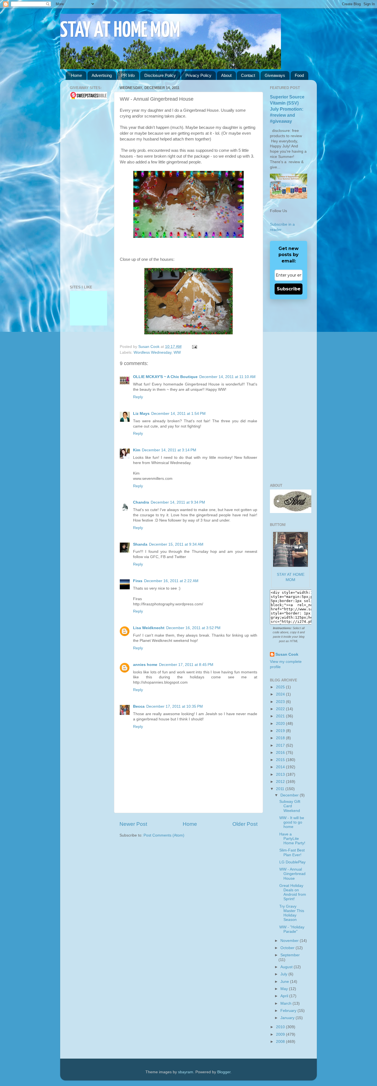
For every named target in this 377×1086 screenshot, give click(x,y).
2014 (281, 767)
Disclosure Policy (160, 75)
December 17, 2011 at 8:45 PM (186, 665)
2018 (281, 738)
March (286, 1003)
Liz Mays (141, 414)
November (290, 941)
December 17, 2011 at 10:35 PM (174, 706)
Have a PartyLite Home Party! (292, 838)
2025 (281, 687)
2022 (281, 709)
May (284, 989)
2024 (281, 694)
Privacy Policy (198, 75)
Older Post (244, 824)
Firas (137, 581)
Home (76, 75)
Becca (139, 706)
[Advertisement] (86, 192)
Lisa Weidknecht (148, 628)
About (226, 75)
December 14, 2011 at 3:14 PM (169, 450)
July (284, 974)
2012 (281, 782)
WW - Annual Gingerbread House (292, 873)
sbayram (185, 1072)
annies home (145, 665)
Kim (136, 450)
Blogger (223, 1072)
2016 (281, 753)
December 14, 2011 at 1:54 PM (178, 414)
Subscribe (289, 288)
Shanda (140, 544)
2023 (281, 702)
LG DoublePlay (292, 862)
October (288, 948)
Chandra (141, 502)
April (284, 996)
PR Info (128, 75)
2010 (281, 1027)
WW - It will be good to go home (291, 822)
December (290, 795)
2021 (281, 716)
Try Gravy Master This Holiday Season (291, 913)
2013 (281, 774)
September (290, 955)
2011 (280, 789)
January (288, 1018)
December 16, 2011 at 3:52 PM (193, 628)
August (287, 967)
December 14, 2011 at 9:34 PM (178, 502)
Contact (248, 75)
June (285, 982)
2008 (281, 1042)
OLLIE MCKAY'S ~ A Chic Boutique (165, 377)
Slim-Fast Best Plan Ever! (292, 852)
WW (177, 352)
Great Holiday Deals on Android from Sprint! (292, 892)
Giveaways (275, 75)
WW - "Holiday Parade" (291, 929)
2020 (281, 724)
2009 (281, 1034)
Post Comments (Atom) (164, 835)
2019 (281, 731)
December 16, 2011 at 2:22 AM (171, 581)
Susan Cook (149, 347)
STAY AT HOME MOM (120, 30)
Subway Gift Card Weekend (289, 805)
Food (299, 75)
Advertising (102, 75)
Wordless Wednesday (152, 352)
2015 (281, 760)
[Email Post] (193, 347)
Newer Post (133, 824)
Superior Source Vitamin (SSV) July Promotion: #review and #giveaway (287, 109)
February (289, 1011)
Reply (138, 397)
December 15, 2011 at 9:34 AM (176, 544)
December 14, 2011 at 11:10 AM (227, 377)
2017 (281, 745)
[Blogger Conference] (88, 303)
